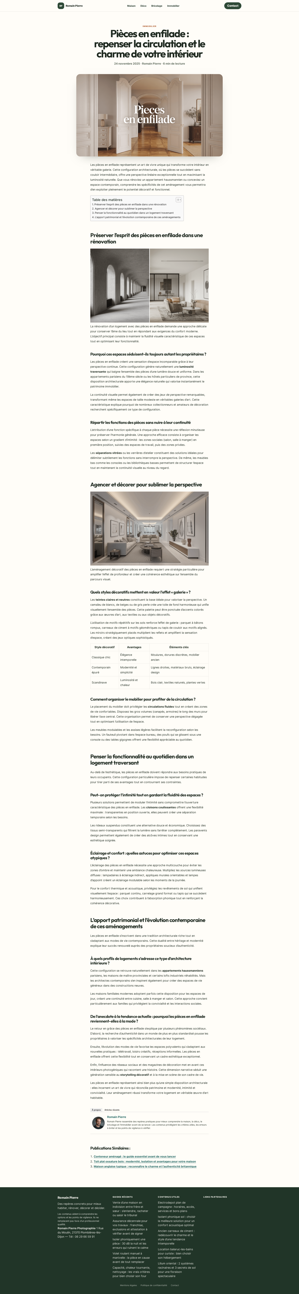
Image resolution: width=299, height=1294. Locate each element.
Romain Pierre (116, 1117)
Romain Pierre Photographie (77, 1228)
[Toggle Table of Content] (176, 199)
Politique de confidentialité (154, 1285)
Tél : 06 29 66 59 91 (82, 1236)
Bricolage (156, 5)
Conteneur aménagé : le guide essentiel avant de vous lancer (135, 1156)
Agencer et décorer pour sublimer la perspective (123, 208)
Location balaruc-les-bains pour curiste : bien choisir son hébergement (175, 1253)
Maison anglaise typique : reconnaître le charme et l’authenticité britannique (145, 1166)
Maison (131, 5)
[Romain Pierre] (98, 1128)
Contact (232, 5)
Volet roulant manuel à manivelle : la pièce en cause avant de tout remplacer (131, 1257)
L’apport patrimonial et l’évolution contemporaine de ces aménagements (137, 217)
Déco (143, 5)
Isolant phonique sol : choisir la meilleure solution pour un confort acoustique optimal (176, 1221)
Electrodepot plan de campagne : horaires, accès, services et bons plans (176, 1207)
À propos (96, 1110)
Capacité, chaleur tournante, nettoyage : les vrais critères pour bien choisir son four (131, 1272)
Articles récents (111, 1110)
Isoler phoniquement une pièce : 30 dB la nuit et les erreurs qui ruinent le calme (130, 1243)
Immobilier (173, 5)
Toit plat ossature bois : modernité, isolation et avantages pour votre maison (145, 1161)
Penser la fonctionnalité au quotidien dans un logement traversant (134, 212)
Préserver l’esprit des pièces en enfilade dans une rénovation (130, 204)
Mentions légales (128, 1285)
